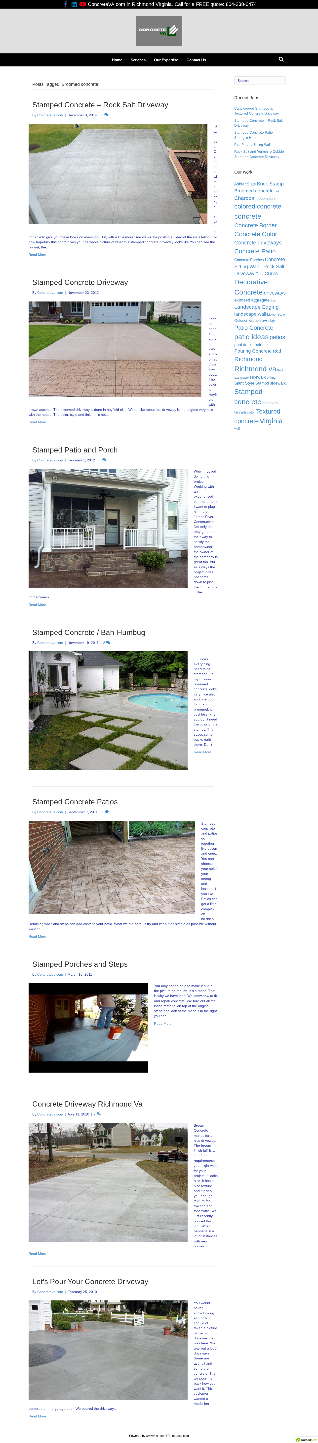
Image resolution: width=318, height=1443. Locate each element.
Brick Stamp (270, 183)
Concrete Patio (255, 251)
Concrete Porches (249, 260)
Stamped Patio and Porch (75, 450)
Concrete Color (255, 234)
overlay (268, 320)
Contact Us (196, 60)
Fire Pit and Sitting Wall (252, 145)
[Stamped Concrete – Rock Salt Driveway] (118, 174)
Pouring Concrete (253, 351)
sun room (270, 403)
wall (237, 428)
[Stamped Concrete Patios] (112, 867)
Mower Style (276, 314)
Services (138, 60)
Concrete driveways (258, 243)
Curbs (271, 273)
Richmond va (255, 369)
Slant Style (244, 383)
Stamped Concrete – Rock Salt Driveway (100, 105)
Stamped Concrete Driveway (80, 282)
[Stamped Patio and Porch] (108, 528)
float (273, 300)
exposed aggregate (252, 300)
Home (117, 60)
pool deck (242, 345)
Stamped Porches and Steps (80, 964)
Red (277, 351)
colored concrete (257, 206)
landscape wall (250, 314)
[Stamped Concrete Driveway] (115, 349)
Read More (37, 255)
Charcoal (245, 198)
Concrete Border (255, 225)
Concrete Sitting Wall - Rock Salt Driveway (259, 266)
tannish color (244, 412)
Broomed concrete (254, 190)
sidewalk (258, 377)
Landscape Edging (256, 307)
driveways (275, 293)
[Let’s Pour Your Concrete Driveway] (108, 1350)
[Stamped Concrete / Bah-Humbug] (108, 711)
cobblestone (266, 199)
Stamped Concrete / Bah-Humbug (88, 632)
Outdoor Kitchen (247, 321)
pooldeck (260, 345)
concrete (247, 216)
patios (277, 337)
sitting (271, 377)
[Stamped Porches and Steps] (88, 1027)
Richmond (248, 359)
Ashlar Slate (245, 184)
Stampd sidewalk (270, 383)
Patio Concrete (253, 328)
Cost (259, 274)
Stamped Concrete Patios (75, 802)
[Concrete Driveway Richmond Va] (108, 1182)
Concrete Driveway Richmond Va (87, 1104)
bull (277, 191)
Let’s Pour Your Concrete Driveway (90, 1281)
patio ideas (251, 337)
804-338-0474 (241, 4)
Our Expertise (166, 60)
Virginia (271, 421)
